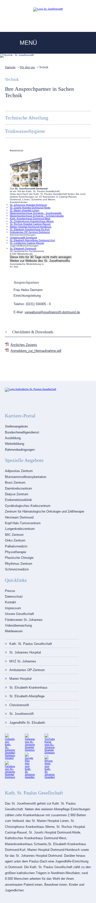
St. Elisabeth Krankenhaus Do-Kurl (29, 229)
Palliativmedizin (16, 546)
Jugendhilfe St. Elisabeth (27, 722)
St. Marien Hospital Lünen (24, 210)
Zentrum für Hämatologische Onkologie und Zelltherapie (44, 511)
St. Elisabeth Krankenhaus (28, 687)
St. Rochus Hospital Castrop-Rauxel (30, 224)
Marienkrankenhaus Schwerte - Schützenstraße (37, 215)
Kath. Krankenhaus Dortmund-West (30, 218)
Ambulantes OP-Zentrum (27, 670)
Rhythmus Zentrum (18, 563)
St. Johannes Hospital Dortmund (28, 204)
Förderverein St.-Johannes (24, 620)
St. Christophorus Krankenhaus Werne (32, 221)
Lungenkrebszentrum (20, 529)
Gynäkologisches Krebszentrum (27, 506)
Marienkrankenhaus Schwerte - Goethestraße (36, 213)
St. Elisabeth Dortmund (23, 248)
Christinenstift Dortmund (23, 237)
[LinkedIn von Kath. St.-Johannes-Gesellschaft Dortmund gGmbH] (10, 758)
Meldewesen (14, 631)
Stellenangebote (16, 426)
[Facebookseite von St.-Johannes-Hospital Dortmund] (10, 777)
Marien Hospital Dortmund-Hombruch (30, 226)
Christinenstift (19, 705)
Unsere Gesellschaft (19, 614)
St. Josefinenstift (21, 714)
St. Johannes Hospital (25, 652)
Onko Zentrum (15, 540)
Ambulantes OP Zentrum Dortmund (30, 232)
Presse (10, 591)
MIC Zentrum (14, 535)
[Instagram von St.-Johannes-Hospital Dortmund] (30, 749)
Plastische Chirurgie (19, 558)
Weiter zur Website (40, 261)
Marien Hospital (20, 678)
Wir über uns (27, 67)
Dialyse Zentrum (16, 494)
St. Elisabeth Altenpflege (27, 696)
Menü (28, 42)
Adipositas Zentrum (19, 471)
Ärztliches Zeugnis (24, 345)
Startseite (10, 67)
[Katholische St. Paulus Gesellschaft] (30, 389)
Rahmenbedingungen (20, 450)
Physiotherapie (15, 552)
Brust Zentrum (15, 482)
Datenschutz (14, 596)
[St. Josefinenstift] (48, 8)
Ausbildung (13, 438)
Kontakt (10, 602)
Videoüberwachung (18, 625)
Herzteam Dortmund (19, 517)
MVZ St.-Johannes (22, 661)
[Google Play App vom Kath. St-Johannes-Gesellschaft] (30, 777)
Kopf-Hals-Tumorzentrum (23, 523)
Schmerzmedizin (17, 569)
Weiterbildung (14, 444)
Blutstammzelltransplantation (25, 477)
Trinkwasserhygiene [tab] (25, 131)
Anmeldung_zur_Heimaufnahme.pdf (36, 351)
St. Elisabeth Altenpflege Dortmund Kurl (32, 240)
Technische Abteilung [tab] (26, 117)
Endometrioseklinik (18, 500)
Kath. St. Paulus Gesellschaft (30, 644)
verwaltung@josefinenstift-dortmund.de (52, 312)
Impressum (13, 608)
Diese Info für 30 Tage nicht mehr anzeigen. (41, 257)
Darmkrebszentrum (18, 488)
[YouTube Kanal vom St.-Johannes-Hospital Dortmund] (50, 752)
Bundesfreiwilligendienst (22, 432)
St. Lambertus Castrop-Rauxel (27, 243)
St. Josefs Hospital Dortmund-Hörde (30, 207)
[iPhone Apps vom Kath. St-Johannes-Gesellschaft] (50, 777)
